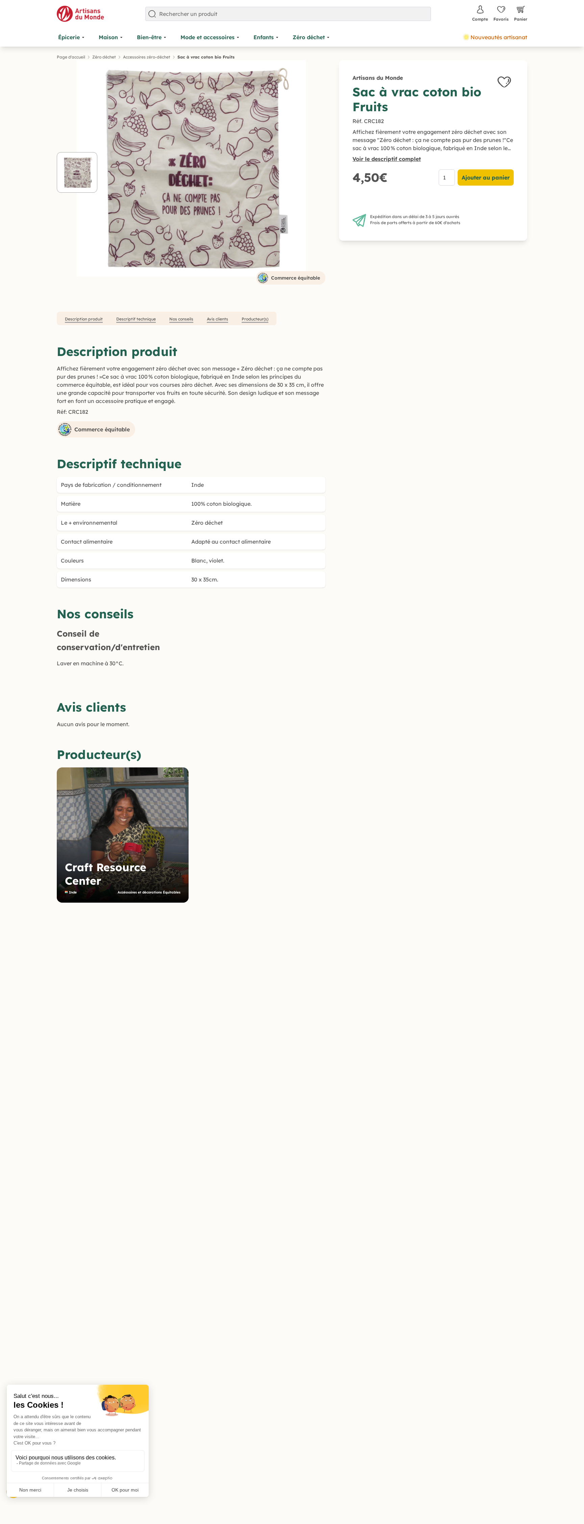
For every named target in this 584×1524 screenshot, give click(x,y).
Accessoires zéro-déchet (146, 56)
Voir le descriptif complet (386, 159)
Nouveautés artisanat (498, 37)
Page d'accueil (71, 56)
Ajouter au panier (486, 177)
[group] (123, 835)
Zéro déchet (104, 56)
